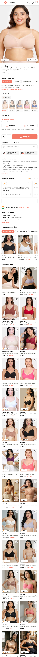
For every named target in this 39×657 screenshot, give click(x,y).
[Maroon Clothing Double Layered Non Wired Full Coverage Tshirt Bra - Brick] (10, 308)
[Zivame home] (10, 2)
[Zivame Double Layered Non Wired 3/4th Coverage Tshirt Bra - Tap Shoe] (10, 278)
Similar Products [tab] (8, 231)
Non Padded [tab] (7, 81)
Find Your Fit (30, 125)
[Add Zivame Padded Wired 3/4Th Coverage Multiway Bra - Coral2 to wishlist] (35, 572)
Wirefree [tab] (16, 81)
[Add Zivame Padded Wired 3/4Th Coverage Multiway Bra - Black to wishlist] (35, 633)
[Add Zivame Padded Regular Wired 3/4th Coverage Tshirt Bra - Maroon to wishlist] (35, 329)
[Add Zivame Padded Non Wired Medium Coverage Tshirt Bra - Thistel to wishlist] (35, 511)
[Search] (28, 2)
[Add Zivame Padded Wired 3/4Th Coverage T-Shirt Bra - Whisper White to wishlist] (16, 511)
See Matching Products (16, 89)
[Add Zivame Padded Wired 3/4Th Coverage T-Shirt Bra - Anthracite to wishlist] (35, 390)
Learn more (5, 89)
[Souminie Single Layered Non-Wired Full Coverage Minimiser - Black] (10, 369)
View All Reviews (19, 201)
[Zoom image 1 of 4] (19, 34)
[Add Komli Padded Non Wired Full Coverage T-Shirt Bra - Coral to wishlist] (35, 450)
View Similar (33, 60)
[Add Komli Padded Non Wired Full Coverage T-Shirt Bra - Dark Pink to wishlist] (35, 359)
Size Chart (12, 125)
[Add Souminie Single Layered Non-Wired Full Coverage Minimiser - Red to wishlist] (35, 299)
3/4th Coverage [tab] (27, 81)
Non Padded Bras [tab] (22, 231)
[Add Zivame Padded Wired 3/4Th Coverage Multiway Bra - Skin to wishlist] (16, 481)
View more (5, 174)
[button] (2, 2)
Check (34, 147)
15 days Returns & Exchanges (30, 153)
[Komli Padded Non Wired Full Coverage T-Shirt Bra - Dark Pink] (28, 369)
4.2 (5, 60)
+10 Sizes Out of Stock (8, 119)
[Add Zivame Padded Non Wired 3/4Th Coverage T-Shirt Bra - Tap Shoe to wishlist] (35, 420)
